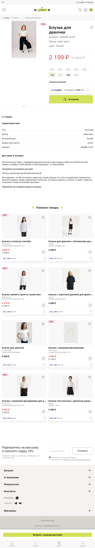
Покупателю (11, 484)
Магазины (10, 510)
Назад (6, 18)
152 (52, 75)
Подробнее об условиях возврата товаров (21, 186)
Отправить (82, 451)
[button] (23, 106)
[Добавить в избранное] (91, 27)
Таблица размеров (57, 82)
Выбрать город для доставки (47, 534)
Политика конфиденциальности (47, 525)
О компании (11, 477)
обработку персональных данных (76, 459)
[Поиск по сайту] (80, 9)
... (22, 18)
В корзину (74, 99)
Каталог (8, 470)
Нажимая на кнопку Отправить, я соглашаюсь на (69, 458)
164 (68, 75)
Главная (15, 18)
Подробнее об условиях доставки (17, 168)
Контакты (10, 491)
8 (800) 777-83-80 (86, 2)
